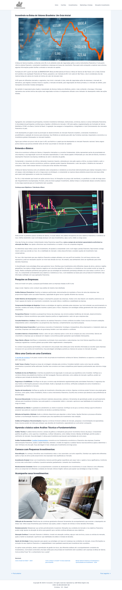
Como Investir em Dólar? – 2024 (23, 560)
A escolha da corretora (22, 357)
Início (56, 5)
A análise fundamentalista (40, 440)
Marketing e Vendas (86, 5)
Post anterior (16, 573)
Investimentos (73, 5)
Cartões (63, 5)
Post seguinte (105, 573)
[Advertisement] (61, 108)
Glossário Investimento (102, 5)
